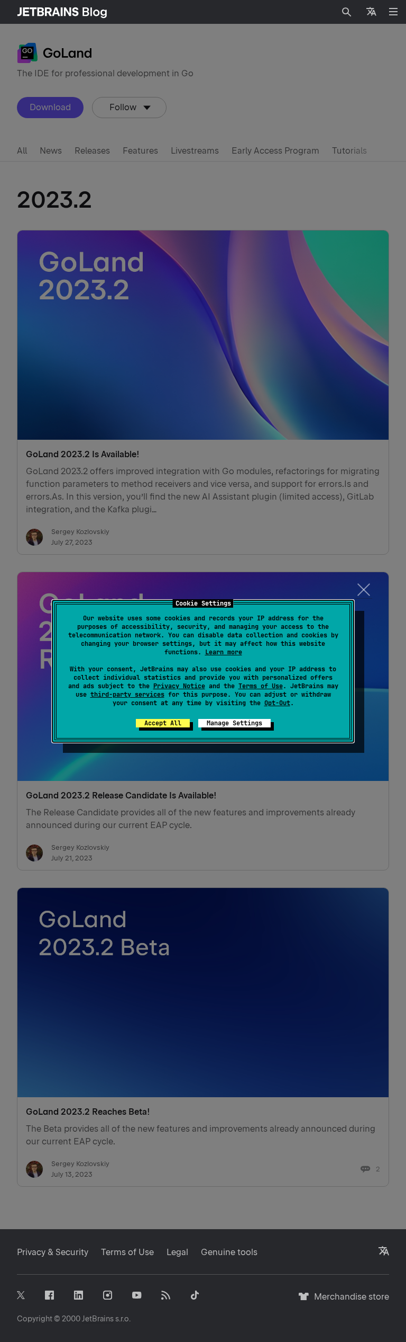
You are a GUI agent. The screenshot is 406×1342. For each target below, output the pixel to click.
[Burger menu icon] (393, 11)
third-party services (127, 694)
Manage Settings (234, 723)
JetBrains (98, 1318)
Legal (177, 1252)
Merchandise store (348, 1301)
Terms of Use (260, 686)
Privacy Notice (179, 686)
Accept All (162, 723)
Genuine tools (229, 1252)
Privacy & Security (52, 1252)
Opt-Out (277, 703)
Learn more (223, 652)
